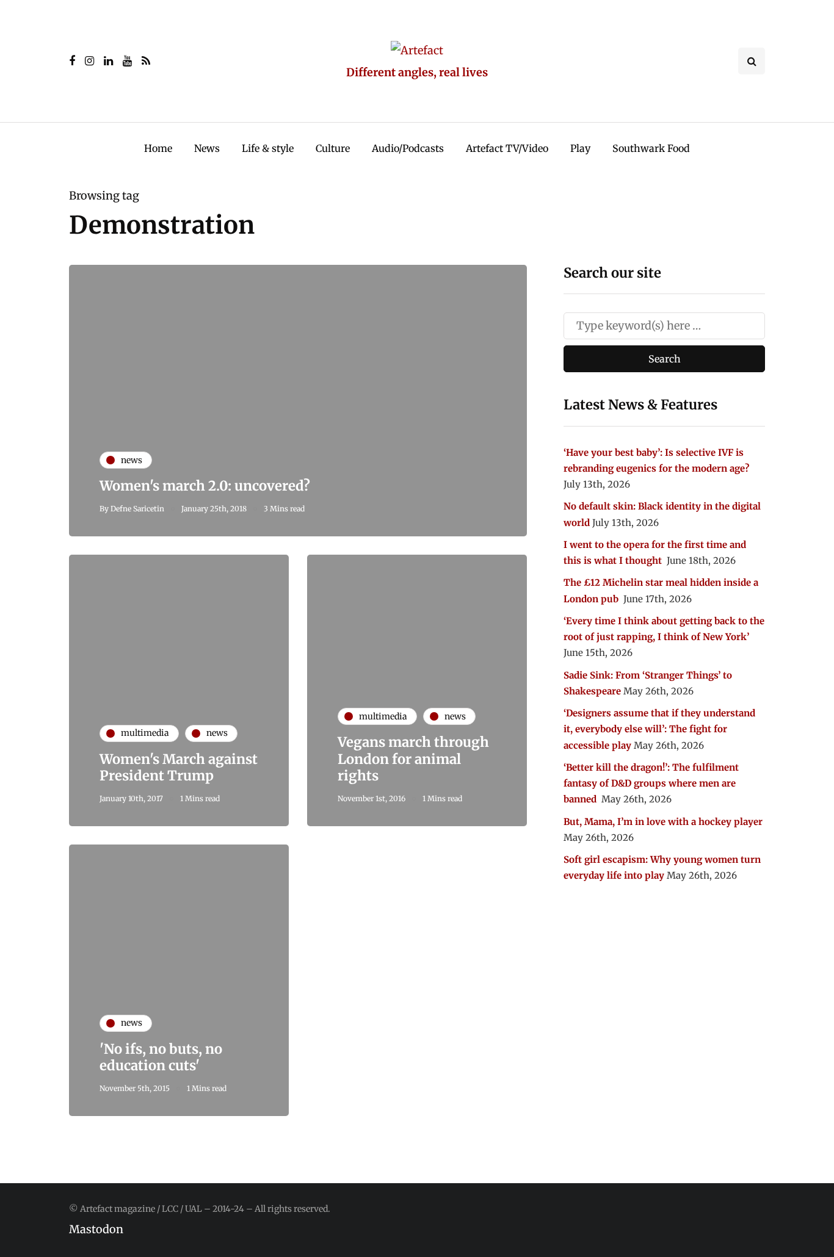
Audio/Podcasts (408, 148)
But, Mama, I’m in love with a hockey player (663, 821)
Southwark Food (651, 148)
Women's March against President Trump (179, 768)
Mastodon (96, 1229)
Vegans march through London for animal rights (413, 758)
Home (158, 148)
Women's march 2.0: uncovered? (205, 485)
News (207, 148)
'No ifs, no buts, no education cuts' (161, 1057)
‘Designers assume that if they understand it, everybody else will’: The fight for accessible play (659, 729)
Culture (333, 148)
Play (580, 148)
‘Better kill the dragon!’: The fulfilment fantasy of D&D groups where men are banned (651, 783)
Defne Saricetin (137, 508)
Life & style (268, 148)
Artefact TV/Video (507, 148)
